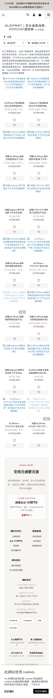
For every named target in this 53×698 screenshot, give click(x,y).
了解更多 (35, 684)
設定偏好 (9, 691)
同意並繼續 (41, 691)
